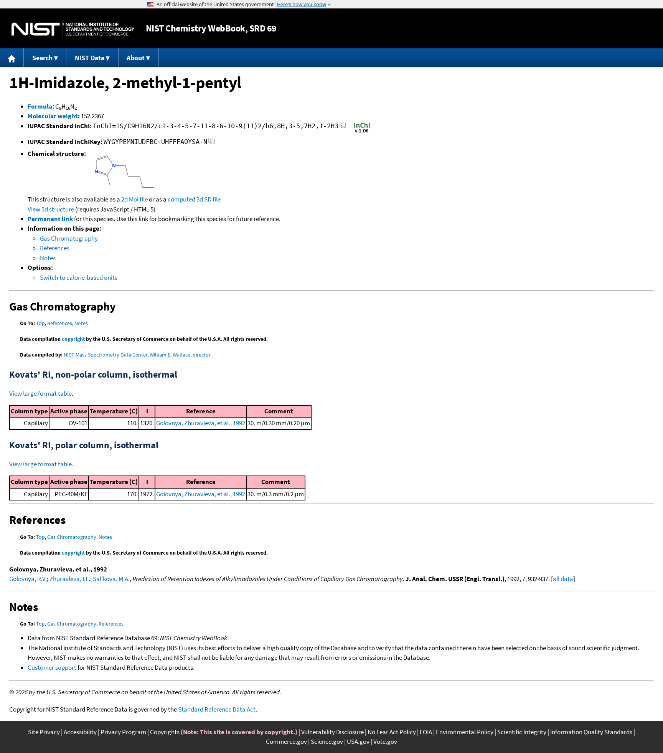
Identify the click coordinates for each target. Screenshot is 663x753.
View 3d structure (51, 209)
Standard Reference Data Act (217, 709)
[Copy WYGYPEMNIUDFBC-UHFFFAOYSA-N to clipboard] (211, 143)
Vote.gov (385, 741)
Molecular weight (53, 116)
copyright (73, 338)
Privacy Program (123, 732)
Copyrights (165, 732)
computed (181, 199)
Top (40, 323)
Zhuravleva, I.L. (69, 579)
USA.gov (358, 741)
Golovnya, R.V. (28, 579)
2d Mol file (134, 199)
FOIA (426, 732)
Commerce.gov (286, 741)
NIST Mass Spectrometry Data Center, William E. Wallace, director (137, 354)
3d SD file (208, 199)
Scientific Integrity (521, 732)
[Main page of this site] (12, 57)
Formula (40, 106)
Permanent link (50, 219)
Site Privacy (44, 732)
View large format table (40, 393)
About (136, 57)
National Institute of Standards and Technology (73, 28)
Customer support (52, 667)
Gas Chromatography (69, 238)
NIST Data (89, 57)
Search (42, 57)
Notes (48, 258)
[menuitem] (12, 57)
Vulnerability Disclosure (332, 732)
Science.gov (327, 741)
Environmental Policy (464, 732)
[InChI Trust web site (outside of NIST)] (362, 132)
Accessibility (80, 732)
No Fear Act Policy (392, 732)
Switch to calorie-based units (78, 277)
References (54, 248)
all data (563, 579)
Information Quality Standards (591, 732)
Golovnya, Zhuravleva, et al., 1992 (200, 423)
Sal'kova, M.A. (111, 579)
